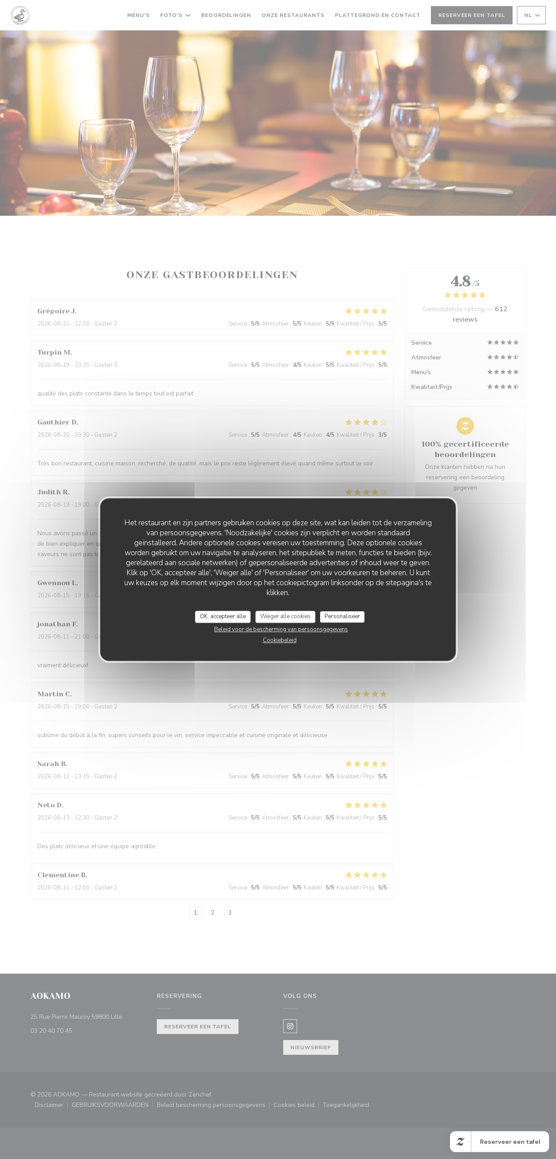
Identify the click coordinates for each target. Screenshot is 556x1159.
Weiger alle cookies (285, 616)
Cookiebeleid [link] (280, 640)
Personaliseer (342, 616)
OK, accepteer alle (223, 616)
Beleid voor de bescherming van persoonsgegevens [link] (281, 629)
